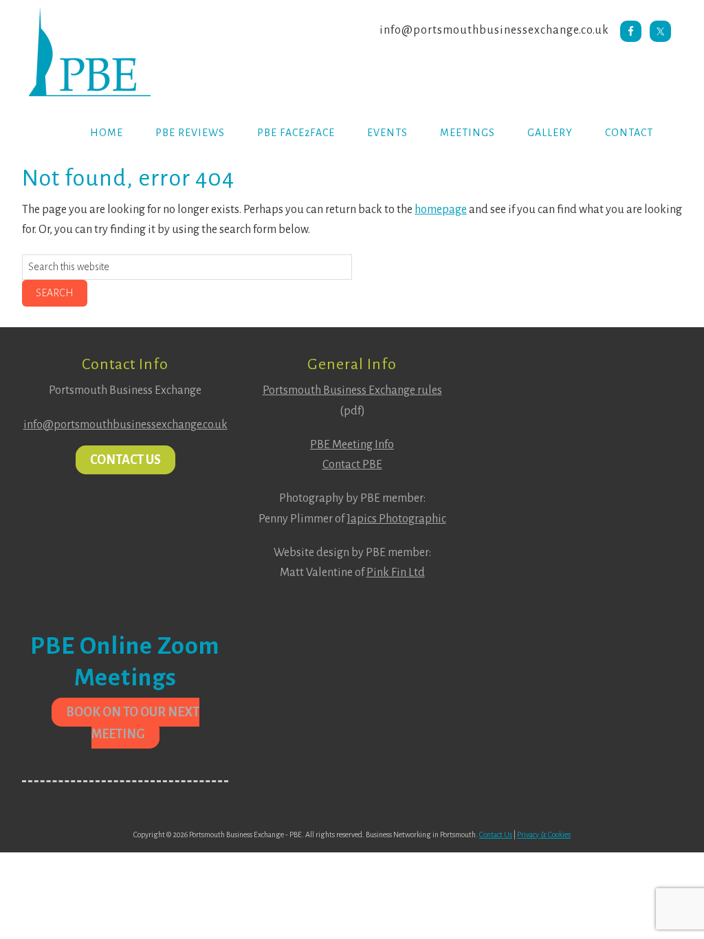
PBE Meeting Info (352, 445)
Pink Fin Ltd (395, 572)
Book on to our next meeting (132, 723)
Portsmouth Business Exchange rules (352, 390)
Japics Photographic (396, 519)
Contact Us (125, 460)
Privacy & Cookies (544, 834)
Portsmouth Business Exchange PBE (132, 51)
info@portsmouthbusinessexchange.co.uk (494, 30)
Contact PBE (352, 465)
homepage (441, 209)
